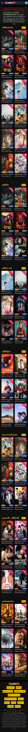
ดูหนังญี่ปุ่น (10, 706)
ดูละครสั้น (17, 706)
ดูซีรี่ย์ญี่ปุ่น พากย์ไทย (19, 691)
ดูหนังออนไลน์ (10, 687)
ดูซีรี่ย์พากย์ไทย (11, 12)
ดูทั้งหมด (23, 27)
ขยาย (14, 23)
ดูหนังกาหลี (21, 702)
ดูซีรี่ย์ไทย (18, 687)
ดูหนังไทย (20, 698)
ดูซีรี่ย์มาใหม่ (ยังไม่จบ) (10, 698)
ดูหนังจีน (13, 702)
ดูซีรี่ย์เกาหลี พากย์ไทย (14, 695)
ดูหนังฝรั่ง (6, 702)
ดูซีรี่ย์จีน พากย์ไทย (8, 691)
